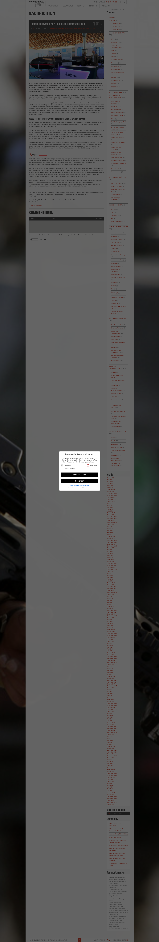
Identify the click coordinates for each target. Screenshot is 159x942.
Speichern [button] (79, 481)
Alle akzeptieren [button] (79, 475)
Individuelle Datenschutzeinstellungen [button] (79, 485)
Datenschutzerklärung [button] (81, 488)
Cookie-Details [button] (69, 488)
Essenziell (67, 465)
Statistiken (93, 465)
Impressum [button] (91, 488)
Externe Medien (69, 469)
